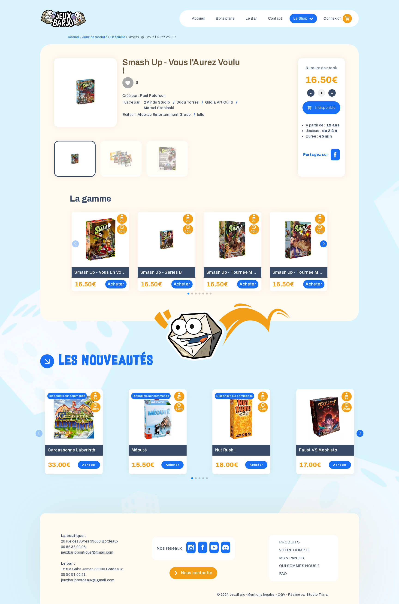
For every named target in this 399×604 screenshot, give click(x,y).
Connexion (332, 18)
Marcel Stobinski (159, 108)
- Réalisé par (306, 594)
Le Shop (300, 18)
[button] (323, 243)
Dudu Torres (187, 102)
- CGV (280, 594)
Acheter (89, 464)
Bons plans (225, 18)
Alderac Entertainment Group (164, 115)
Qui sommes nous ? (299, 566)
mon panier (291, 558)
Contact (275, 18)
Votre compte (294, 550)
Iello (201, 115)
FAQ (283, 574)
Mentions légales (261, 594)
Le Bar (251, 18)
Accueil (198, 18)
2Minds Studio (157, 102)
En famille (117, 37)
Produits (289, 542)
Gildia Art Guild (219, 102)
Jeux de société (94, 37)
